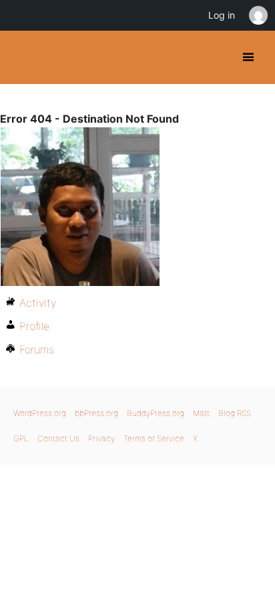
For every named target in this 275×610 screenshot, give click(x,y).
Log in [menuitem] (221, 15)
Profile (34, 326)
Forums (36, 349)
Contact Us (58, 438)
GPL (21, 438)
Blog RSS (234, 413)
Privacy (101, 438)
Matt (201, 413)
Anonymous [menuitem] (257, 15)
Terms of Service (153, 438)
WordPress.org (39, 413)
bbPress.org (96, 413)
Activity (37, 302)
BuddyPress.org (21, 57)
